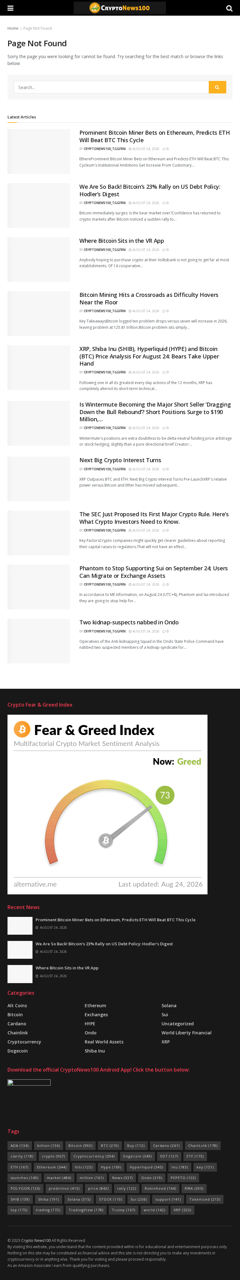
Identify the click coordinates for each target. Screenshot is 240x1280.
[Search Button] (217, 87)
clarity (22, 1156)
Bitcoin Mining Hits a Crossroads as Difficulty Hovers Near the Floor (148, 298)
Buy (136, 1145)
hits (83, 1167)
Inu (180, 1167)
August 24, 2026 (145, 149)
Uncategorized (178, 1024)
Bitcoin (15, 1015)
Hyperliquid (146, 1167)
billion (48, 1145)
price (98, 1188)
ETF (195, 1156)
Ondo (91, 1033)
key (205, 1167)
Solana (169, 1005)
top (19, 1210)
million (92, 1177)
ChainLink (203, 1145)
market (59, 1177)
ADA (20, 1145)
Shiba (48, 1199)
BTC (110, 1145)
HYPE (90, 1024)
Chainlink (18, 1033)
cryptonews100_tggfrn (105, 149)
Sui (139, 1199)
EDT (169, 1156)
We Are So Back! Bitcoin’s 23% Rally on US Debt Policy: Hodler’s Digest (149, 190)
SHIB (20, 1199)
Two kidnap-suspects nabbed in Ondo (129, 622)
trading (48, 1210)
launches (24, 1177)
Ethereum (95, 1005)
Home (13, 28)
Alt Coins (17, 1005)
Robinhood (160, 1188)
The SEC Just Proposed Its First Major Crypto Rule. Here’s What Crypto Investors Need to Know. (153, 517)
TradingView (86, 1210)
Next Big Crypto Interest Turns (120, 460)
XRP (166, 1042)
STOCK (110, 1199)
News (122, 1177)
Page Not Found (37, 28)
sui (165, 1015)
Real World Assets (104, 1042)
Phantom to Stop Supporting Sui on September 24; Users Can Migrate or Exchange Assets (153, 571)
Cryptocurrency (24, 1042)
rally (126, 1188)
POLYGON (25, 1188)
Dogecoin (18, 1051)
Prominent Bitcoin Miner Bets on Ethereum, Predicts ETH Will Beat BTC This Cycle (154, 136)
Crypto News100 (36, 1240)
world (154, 1210)
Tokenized (204, 1199)
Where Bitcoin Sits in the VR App (121, 240)
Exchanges (96, 1015)
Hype (111, 1167)
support (168, 1199)
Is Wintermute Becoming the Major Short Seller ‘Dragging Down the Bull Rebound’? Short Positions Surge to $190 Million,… (155, 412)
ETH (19, 1167)
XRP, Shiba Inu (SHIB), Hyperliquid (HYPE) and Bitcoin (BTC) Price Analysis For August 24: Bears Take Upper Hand (149, 356)
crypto (53, 1156)
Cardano (17, 1024)
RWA (194, 1188)
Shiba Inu (95, 1051)
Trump (123, 1210)
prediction (64, 1188)
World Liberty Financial (187, 1033)
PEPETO (183, 1177)
